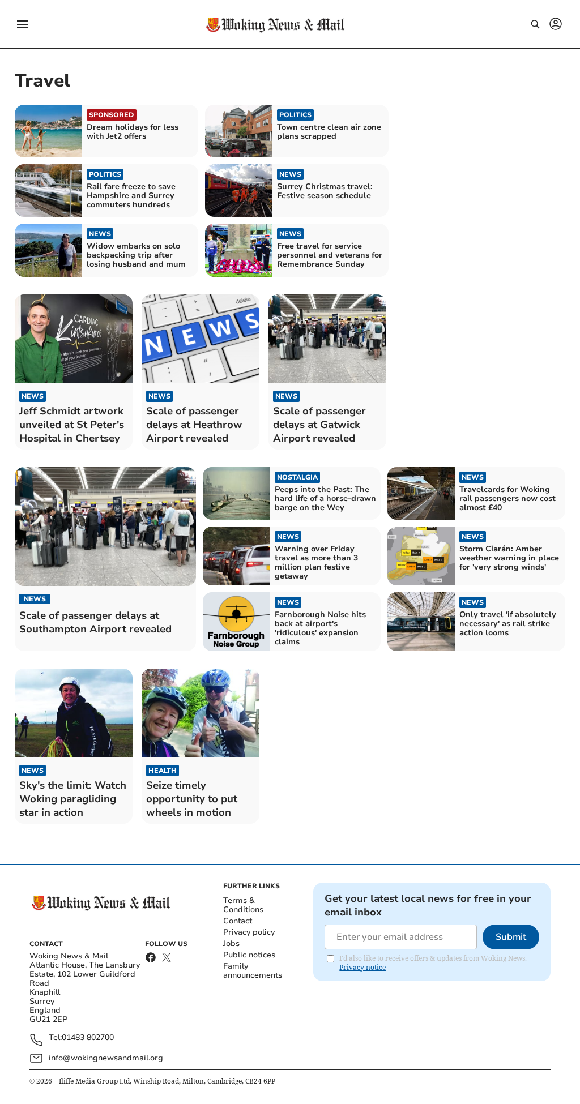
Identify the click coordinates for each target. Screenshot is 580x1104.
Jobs (231, 943)
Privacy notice (362, 967)
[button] (22, 24)
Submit (511, 937)
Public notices (249, 954)
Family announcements (252, 971)
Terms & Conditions (243, 905)
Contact (237, 920)
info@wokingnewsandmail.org (106, 1057)
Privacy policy (249, 932)
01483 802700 (88, 1038)
